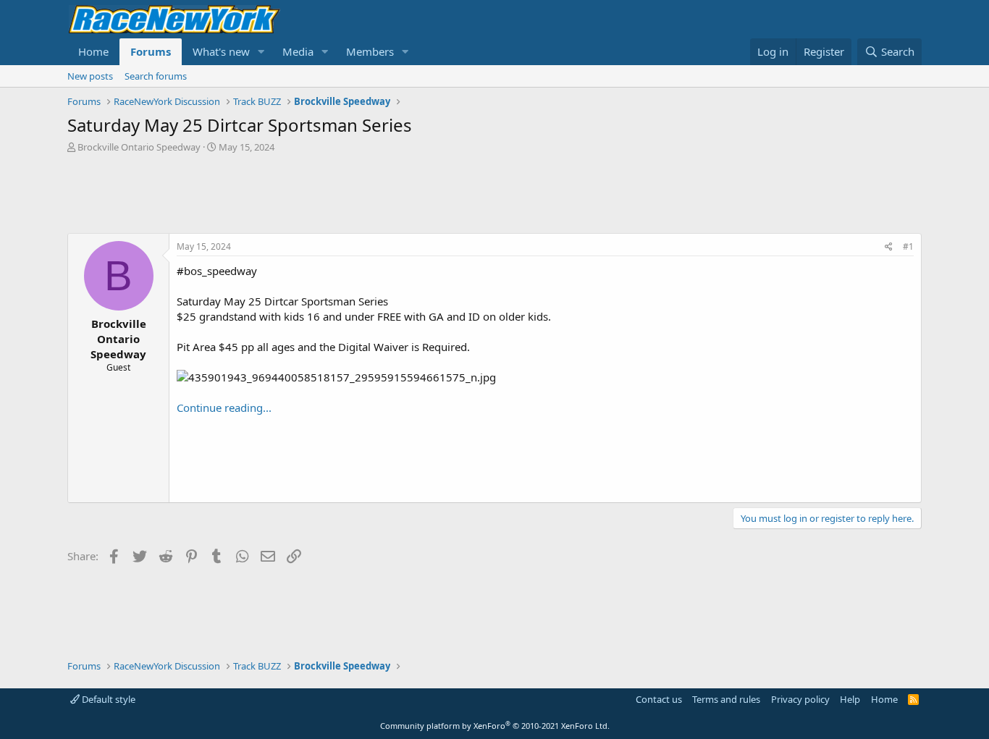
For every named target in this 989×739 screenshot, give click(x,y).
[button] (261, 51)
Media (297, 51)
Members (370, 51)
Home (93, 51)
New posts (90, 76)
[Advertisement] (494, 193)
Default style (107, 699)
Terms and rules (726, 699)
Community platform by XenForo (495, 725)
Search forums (156, 76)
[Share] (889, 247)
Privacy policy (800, 699)
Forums (150, 51)
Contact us (659, 699)
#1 (908, 246)
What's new (221, 51)
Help (850, 699)
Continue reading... (224, 407)
